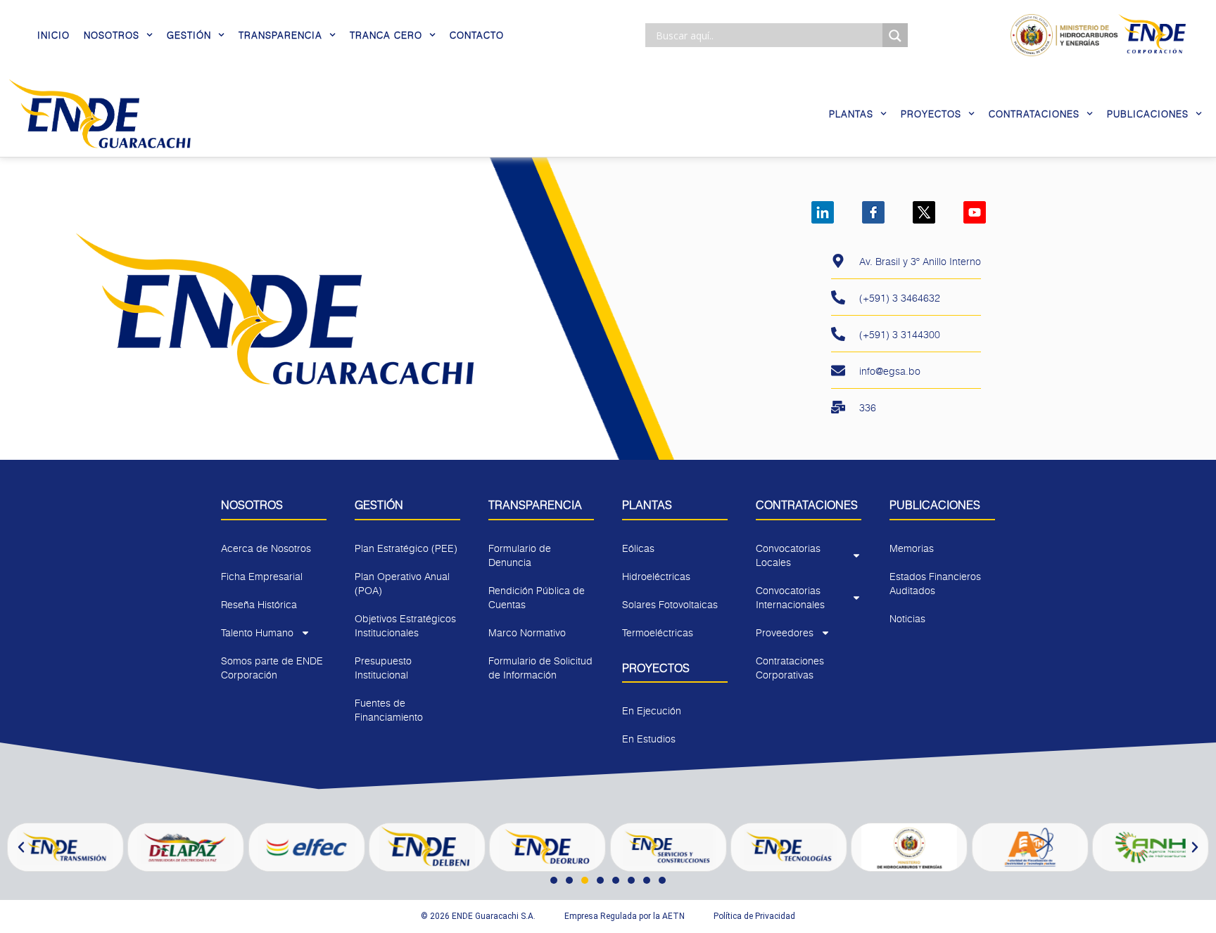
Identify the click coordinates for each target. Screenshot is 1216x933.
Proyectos (931, 114)
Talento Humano (257, 632)
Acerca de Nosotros (266, 548)
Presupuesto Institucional (383, 667)
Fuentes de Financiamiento (389, 709)
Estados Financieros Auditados (935, 583)
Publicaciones (1148, 114)
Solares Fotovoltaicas (670, 604)
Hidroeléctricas (656, 576)
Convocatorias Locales (788, 555)
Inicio (53, 35)
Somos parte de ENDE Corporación (272, 667)
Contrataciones (1034, 114)
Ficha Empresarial (262, 576)
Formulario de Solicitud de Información (540, 667)
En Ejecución (651, 710)
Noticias (907, 618)
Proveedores (784, 632)
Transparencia (280, 35)
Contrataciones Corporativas (790, 667)
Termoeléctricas (657, 632)
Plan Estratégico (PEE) (406, 548)
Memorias (911, 548)
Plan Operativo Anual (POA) (402, 583)
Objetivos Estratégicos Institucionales (405, 625)
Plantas (851, 114)
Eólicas (638, 548)
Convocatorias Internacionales (790, 597)
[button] (21, 847)
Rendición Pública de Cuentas (536, 597)
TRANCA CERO (386, 35)
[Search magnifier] (895, 36)
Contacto (477, 35)
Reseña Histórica (259, 604)
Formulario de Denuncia (519, 555)
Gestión (189, 35)
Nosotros (111, 35)
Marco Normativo (527, 632)
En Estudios (649, 738)
